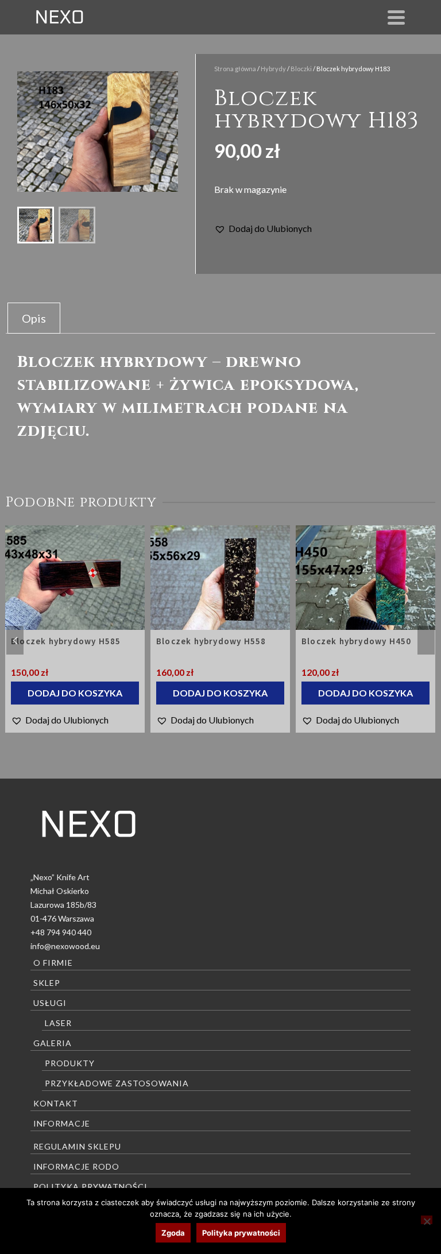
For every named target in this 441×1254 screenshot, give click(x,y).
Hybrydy (273, 68)
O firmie (53, 962)
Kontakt (55, 1103)
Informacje (61, 1123)
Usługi (50, 1003)
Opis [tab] (34, 318)
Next (426, 640)
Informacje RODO (76, 1166)
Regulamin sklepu (77, 1146)
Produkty (70, 1063)
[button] (263, 228)
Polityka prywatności (90, 1186)
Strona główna (235, 68)
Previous (15, 640)
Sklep (46, 983)
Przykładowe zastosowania (117, 1083)
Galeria (52, 1043)
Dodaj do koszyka (75, 692)
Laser (58, 1023)
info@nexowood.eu (65, 946)
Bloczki (301, 68)
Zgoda (173, 1232)
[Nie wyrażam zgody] (426, 1220)
